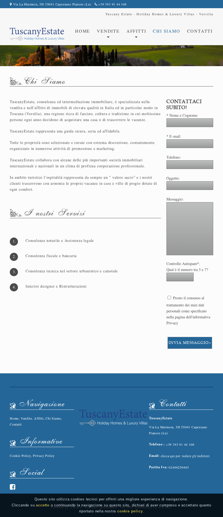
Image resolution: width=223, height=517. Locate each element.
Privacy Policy (44, 455)
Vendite (26, 418)
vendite (108, 31)
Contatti (200, 31)
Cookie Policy (20, 455)
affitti (136, 31)
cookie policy (130, 511)
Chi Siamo (166, 31)
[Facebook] (13, 487)
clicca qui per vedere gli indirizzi (185, 456)
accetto (42, 505)
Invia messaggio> (190, 342)
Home (82, 31)
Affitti (39, 418)
